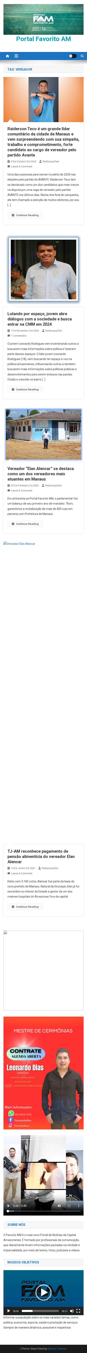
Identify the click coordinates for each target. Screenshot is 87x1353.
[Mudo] (72, 1311)
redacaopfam (50, 161)
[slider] (40, 1311)
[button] (43, 1292)
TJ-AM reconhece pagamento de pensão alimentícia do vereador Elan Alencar (41, 856)
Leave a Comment (21, 166)
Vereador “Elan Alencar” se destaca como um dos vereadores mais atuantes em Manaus (40, 474)
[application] (43, 1292)
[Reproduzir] (9, 1311)
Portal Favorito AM (43, 39)
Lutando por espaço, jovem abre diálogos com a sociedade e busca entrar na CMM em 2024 (39, 319)
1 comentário (19, 335)
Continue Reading (27, 215)
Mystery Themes (57, 1348)
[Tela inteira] (78, 1311)
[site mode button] (73, 56)
